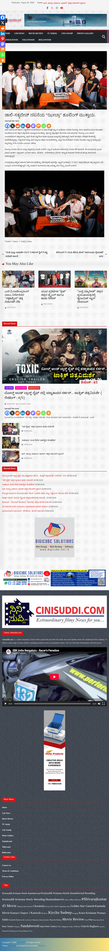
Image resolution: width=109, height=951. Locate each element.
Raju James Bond (98, 920)
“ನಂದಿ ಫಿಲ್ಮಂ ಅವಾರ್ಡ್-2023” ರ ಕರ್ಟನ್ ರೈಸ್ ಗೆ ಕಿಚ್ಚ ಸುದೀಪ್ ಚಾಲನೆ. (26, 254)
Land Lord (28, 920)
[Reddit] (17, 126)
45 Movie (9, 906)
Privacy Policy (8, 877)
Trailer (71, 926)
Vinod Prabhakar (23, 931)
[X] (12, 126)
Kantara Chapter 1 (20, 912)
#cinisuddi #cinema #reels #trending (23, 899)
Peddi (86, 920)
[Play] (5, 703)
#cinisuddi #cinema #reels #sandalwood (21, 893)
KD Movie (44, 913)
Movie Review (36, 33)
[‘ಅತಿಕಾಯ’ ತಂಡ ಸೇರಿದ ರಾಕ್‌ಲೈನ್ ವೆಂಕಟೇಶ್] (10, 443)
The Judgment (63, 927)
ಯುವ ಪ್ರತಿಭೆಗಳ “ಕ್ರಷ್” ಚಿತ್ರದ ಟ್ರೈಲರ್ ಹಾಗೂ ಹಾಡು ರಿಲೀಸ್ (53, 295)
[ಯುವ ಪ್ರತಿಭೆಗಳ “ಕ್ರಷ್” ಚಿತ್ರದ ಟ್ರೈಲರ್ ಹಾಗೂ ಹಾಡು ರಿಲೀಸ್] (54, 272)
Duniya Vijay (49, 906)
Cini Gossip (67, 33)
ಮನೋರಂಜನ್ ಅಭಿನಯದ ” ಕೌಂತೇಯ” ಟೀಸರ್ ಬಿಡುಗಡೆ (22, 511)
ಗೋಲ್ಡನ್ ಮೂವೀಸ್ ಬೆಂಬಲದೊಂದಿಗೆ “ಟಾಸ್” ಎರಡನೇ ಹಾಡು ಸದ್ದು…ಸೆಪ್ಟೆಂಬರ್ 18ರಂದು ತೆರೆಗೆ (35, 493)
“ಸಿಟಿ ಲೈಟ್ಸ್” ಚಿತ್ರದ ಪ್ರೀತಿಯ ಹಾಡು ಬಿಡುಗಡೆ (38, 427)
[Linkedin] (23, 126)
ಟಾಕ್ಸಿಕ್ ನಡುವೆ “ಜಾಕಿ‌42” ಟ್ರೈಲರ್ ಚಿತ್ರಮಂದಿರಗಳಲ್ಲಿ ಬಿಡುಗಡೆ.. (24, 497)
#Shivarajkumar (94, 899)
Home (7, 33)
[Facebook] (7, 126)
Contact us (6, 865)
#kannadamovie (54, 899)
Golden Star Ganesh (82, 906)
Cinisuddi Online (24, 404)
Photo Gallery (85, 33)
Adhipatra (20, 906)
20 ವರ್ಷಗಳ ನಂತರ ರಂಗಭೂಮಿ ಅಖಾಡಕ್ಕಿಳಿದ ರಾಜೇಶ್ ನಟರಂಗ (25, 506)
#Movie (67, 900)
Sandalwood (11, 40)
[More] (49, 126)
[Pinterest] (28, 126)
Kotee (82, 912)
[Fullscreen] (103, 703)
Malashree (35, 920)
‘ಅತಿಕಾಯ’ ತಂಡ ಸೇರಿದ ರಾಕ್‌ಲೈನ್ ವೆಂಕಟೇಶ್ (60, 3)
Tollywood (28, 40)
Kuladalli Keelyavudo (17, 920)
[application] (54, 676)
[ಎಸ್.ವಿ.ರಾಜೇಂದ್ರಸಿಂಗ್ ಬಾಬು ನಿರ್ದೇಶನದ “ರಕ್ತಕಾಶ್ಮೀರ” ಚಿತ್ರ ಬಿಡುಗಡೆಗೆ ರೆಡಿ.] (18, 272)
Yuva (30, 931)
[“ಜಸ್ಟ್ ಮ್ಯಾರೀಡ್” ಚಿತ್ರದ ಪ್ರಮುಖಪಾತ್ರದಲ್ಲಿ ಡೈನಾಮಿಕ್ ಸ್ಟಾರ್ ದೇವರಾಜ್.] (91, 272)
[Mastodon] (33, 126)
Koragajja (75, 913)
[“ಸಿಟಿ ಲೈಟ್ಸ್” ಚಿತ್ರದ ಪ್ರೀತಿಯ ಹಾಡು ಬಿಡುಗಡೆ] (10, 429)
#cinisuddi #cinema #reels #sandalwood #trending (68, 893)
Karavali (36, 912)
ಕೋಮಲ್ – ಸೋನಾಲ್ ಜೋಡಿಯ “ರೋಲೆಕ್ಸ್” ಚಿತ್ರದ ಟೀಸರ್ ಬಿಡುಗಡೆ (26, 502)
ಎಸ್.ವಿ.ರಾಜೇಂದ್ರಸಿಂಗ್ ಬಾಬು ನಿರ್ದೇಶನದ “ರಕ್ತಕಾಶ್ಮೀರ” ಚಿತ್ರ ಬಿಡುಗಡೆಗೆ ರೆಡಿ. (17, 297)
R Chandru (16, 926)
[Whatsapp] (43, 126)
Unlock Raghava (90, 926)
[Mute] (99, 703)
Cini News (19, 33)
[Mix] (38, 126)
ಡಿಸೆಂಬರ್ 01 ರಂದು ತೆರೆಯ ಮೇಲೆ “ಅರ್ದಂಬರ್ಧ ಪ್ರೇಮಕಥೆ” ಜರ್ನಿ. (80, 254)
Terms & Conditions (10, 871)
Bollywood (45, 40)
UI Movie (77, 927)
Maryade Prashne (55, 920)
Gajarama (62, 906)
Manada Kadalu (44, 920)
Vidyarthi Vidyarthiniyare (10, 931)
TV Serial (52, 33)
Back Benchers (28, 906)
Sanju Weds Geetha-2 (48, 926)
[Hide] (1, 65)
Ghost (68, 906)
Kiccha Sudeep (60, 912)
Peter (91, 920)
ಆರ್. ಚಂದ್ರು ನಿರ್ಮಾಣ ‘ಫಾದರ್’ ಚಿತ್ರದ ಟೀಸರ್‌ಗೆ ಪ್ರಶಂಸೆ (43, 454)
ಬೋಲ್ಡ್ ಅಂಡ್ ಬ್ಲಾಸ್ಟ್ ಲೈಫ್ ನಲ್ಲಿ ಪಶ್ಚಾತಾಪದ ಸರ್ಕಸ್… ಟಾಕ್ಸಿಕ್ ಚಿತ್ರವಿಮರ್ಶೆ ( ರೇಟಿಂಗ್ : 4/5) (53, 396)
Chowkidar (39, 906)
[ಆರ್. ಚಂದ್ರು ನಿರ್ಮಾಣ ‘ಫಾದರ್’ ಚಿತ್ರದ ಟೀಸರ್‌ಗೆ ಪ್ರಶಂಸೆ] (10, 456)
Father (56, 906)
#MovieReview (75, 900)
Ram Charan (7, 926)
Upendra (102, 926)
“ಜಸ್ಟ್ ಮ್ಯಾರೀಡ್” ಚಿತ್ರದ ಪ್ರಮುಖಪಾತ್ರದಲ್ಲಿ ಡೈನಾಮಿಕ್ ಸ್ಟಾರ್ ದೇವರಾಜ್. (90, 297)
